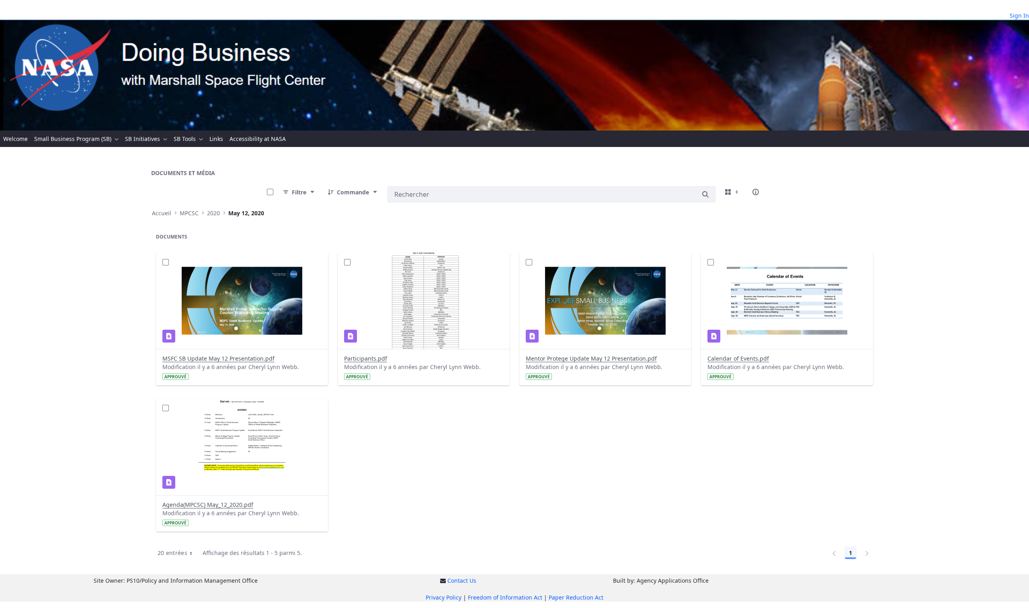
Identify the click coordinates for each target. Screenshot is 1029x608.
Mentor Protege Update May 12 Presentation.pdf (591, 358)
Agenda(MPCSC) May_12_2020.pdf (207, 504)
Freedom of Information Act (505, 597)
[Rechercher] (705, 194)
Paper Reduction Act (576, 597)
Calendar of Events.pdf (738, 358)
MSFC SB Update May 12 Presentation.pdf (218, 358)
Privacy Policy (443, 597)
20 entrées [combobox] (173, 553)
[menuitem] (15, 139)
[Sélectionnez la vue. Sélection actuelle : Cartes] (732, 192)
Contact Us (461, 580)
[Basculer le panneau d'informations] (755, 192)
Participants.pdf (365, 358)
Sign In (1019, 15)
